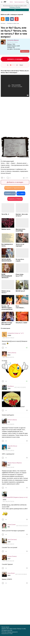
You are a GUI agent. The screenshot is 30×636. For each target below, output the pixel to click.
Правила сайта (5, 628)
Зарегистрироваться (19, 2)
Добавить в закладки (15, 59)
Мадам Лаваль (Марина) (15, 462)
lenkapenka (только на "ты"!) (16, 333)
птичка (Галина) (12, 556)
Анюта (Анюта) (12, 352)
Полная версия (5, 627)
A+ (17, 65)
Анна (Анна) (11, 573)
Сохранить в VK (10, 193)
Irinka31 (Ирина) (12, 419)
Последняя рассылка (7, 630)
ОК (15, 9)
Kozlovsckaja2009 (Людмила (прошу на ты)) (15, 497)
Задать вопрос (13, 628)
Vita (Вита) (11, 386)
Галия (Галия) (11, 524)
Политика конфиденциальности (10, 632)
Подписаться (24, 51)
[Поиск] (27, 2)
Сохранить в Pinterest (15, 199)
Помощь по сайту (21, 628)
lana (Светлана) (12, 539)
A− (8, 65)
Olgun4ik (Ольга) (12, 446)
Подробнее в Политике (15, 7)
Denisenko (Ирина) (13, 40)
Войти (11, 2)
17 (4, 178)
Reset (21, 65)
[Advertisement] (15, 118)
